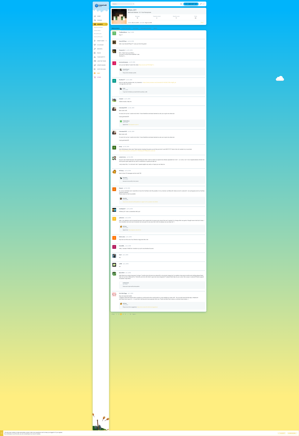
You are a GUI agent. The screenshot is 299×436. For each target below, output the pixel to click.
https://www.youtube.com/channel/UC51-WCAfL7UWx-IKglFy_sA (159, 82)
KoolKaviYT (122, 79)
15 (137, 18)
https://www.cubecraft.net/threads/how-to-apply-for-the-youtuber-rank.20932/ (140, 201)
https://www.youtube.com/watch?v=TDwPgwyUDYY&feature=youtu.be (137, 150)
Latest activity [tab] (126, 28)
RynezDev (125, 177)
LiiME (120, 263)
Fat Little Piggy (123, 293)
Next (134, 314)
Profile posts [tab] (115, 28)
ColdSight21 (122, 208)
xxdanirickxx (122, 157)
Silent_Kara (122, 236)
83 (195, 18)
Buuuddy (125, 198)
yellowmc (121, 217)
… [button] (127, 314)
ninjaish (121, 98)
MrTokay (121, 170)
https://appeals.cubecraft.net (134, 229)
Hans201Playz (123, 41)
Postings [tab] (135, 28)
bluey (120, 146)
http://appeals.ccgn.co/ (133, 124)
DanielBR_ (121, 245)
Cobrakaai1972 (123, 107)
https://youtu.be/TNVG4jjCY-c (146, 64)
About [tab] (155, 28)
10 (130, 314)
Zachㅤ (120, 254)
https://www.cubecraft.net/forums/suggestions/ (147, 307)
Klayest (121, 188)
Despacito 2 (122, 50)
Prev (113, 314)
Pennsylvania (147, 12)
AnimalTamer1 (126, 69)
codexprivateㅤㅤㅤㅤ (126, 282)
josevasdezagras (123, 62)
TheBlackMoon (123, 32)
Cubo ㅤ (124, 88)
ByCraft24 (121, 272)
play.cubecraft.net (191, 4)
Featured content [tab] (146, 28)
